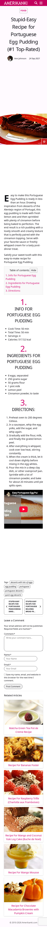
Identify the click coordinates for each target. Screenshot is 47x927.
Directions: (13, 290)
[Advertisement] (23, 87)
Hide (33, 270)
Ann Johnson (20, 58)
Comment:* (9, 633)
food (23, 10)
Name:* (7, 654)
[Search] (36, 2)
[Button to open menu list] (41, 3)
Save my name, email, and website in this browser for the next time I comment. (22, 677)
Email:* (7, 664)
